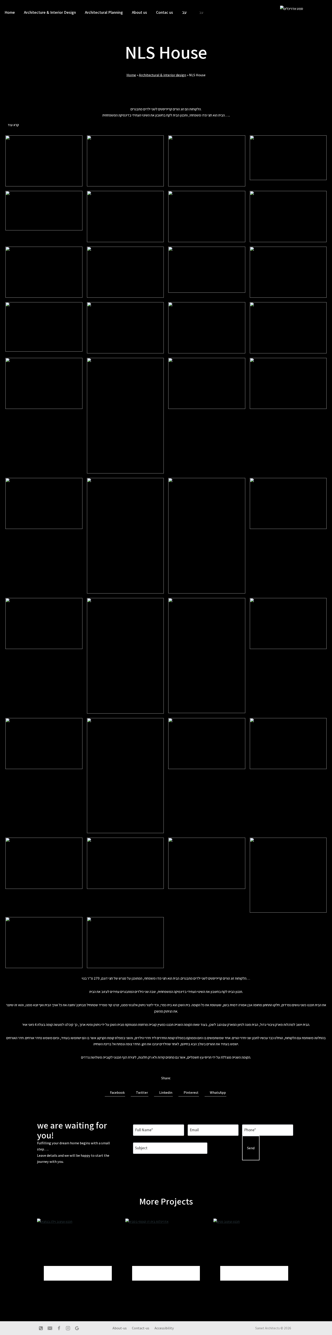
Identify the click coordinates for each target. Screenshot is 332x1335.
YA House (236, 1272)
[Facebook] (58, 1328)
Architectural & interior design (162, 75)
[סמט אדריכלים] (297, 12)
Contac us (164, 12)
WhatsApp (217, 1092)
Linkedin (164, 1092)
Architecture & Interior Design (50, 12)
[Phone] (40, 1328)
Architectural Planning (104, 12)
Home (10, 12)
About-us (119, 1328)
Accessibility (164, 1328)
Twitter (141, 1092)
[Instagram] (67, 1328)
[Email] (49, 1328)
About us (139, 12)
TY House (148, 1272)
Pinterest (190, 1092)
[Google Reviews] (77, 1328)
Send (251, 1148)
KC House (59, 1272)
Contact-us (140, 1328)
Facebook (116, 1092)
